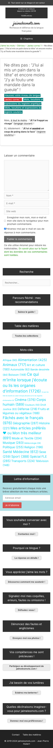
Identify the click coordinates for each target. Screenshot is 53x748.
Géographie (25, 423)
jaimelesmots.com (26, 23)
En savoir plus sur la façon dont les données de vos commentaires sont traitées (25, 251)
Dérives (21, 45)
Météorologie (32, 443)
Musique (13, 443)
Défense (27, 409)
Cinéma (25, 400)
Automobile (20, 369)
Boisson (17, 374)
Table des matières (32, 734)
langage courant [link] (23, 123)
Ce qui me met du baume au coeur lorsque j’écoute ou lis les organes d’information (26, 396)
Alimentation (32, 360)
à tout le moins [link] (19, 120)
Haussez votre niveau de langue (22, 95)
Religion (33, 447)
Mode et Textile (27, 438)
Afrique (10, 360)
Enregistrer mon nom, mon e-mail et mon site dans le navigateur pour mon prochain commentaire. (27, 220)
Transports (23, 461)
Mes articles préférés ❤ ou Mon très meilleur (24, 433)
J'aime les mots (7, 45)
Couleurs (32, 404)
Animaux (14, 365)
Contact (15, 734)
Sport (20, 456)
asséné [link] (36, 128)
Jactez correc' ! (34, 45)
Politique (13, 447)
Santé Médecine (20, 452)
